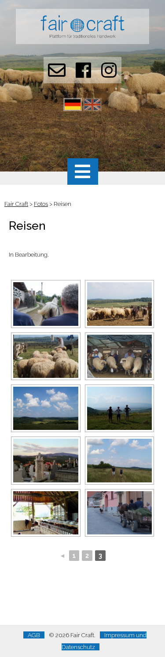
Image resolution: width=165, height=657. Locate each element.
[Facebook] (83, 74)
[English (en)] (92, 108)
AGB (34, 634)
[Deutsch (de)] (72, 108)
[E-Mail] (57, 74)
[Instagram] (109, 74)
